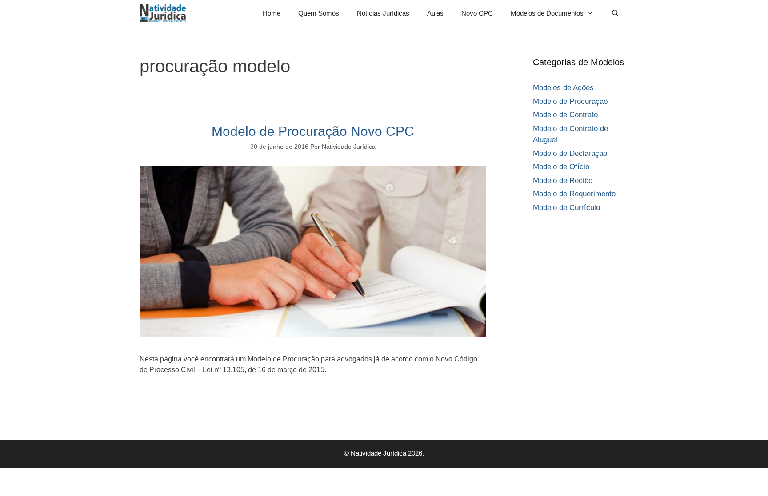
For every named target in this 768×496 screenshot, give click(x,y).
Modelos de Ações (563, 87)
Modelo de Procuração (570, 101)
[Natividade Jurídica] (165, 13)
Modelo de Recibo (562, 180)
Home (271, 13)
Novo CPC (477, 13)
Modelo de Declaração (570, 153)
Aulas (435, 13)
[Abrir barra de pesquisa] (615, 13)
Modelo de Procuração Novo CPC (313, 131)
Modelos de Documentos (547, 13)
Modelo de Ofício (561, 167)
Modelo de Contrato (565, 115)
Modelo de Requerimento (574, 194)
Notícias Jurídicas (383, 13)
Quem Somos (318, 13)
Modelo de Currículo (566, 207)
